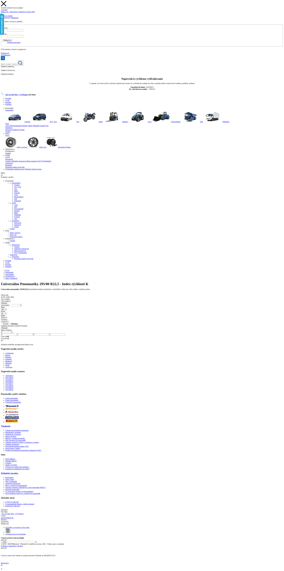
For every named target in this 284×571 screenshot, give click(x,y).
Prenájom (8, 165)
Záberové (16, 130)
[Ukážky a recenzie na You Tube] (17, 527)
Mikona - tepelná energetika (15, 438)
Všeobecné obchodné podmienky (17, 430)
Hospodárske (176, 122)
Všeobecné (5, 426)
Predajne (8, 104)
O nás (7, 100)
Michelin (8, 363)
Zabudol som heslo (13, 42)
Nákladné (225, 122)
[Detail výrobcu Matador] (12, 412)
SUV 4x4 (53, 122)
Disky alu (42, 147)
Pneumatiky (9, 110)
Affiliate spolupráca (12, 444)
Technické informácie (12, 483)
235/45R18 (9, 386)
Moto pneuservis (33, 161)
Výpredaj (4, 10)
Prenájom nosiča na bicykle (15, 167)
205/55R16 (9, 378)
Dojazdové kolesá (64, 147)
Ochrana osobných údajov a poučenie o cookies (22, 442)
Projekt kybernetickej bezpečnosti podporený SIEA (23, 450)
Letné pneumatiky (11, 398)
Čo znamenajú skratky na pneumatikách (19, 491)
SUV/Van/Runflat (45, 161)
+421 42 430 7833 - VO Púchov (17, 95)
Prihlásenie (14, 18)
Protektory (9, 128)
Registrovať (5, 53)
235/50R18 (9, 388)
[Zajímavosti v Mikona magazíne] (8, 532)
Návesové (9, 130)
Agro (149, 122)
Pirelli (7, 365)
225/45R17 (9, 380)
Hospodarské (17, 126)
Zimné (22, 130)
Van (78, 122)
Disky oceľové (22, 147)
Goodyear (8, 367)
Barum (7, 355)
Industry (125, 122)
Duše (7, 124)
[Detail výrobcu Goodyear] (12, 418)
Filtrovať (4, 328)
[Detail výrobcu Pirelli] (11, 422)
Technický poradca (9, 473)
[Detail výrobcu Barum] (12, 406)
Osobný (8, 161)
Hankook (8, 361)
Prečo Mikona (10, 459)
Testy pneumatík (11, 481)
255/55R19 (9, 390)
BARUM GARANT (12, 506)
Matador (8, 357)
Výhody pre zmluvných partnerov (17, 467)
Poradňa (8, 98)
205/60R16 (9, 382)
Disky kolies (9, 479)
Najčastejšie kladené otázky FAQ (17, 446)
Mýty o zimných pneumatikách (16, 485)
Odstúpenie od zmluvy (13, 434)
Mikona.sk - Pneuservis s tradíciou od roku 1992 (18, 12)
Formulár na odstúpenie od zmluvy (17, 469)
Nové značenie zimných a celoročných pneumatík (22, 493)
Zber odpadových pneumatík (15, 440)
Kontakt (8, 102)
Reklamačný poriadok (13, 432)
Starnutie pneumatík (12, 489)
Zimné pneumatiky (12, 400)
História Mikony (11, 461)
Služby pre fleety (11, 465)
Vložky (8, 132)
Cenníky (8, 463)
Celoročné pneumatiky (13, 402)
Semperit (8, 359)
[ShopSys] (12, 546)
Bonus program (10, 436)
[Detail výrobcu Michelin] (12, 415)
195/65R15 (9, 376)
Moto (100, 122)
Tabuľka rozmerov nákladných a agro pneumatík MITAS (25, 487)
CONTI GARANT (12, 502)
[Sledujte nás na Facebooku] (15, 534)
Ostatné (8, 153)
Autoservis (9, 163)
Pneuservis (9, 159)
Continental (9, 353)
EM (201, 122)
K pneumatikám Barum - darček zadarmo (19, 504)
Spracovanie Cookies (12, 448)
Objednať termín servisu (32, 169)
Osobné (27, 122)
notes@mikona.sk (7, 518)
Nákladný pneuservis (19, 161)
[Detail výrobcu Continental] (12, 410)
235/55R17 (9, 384)
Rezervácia (5, 563)
